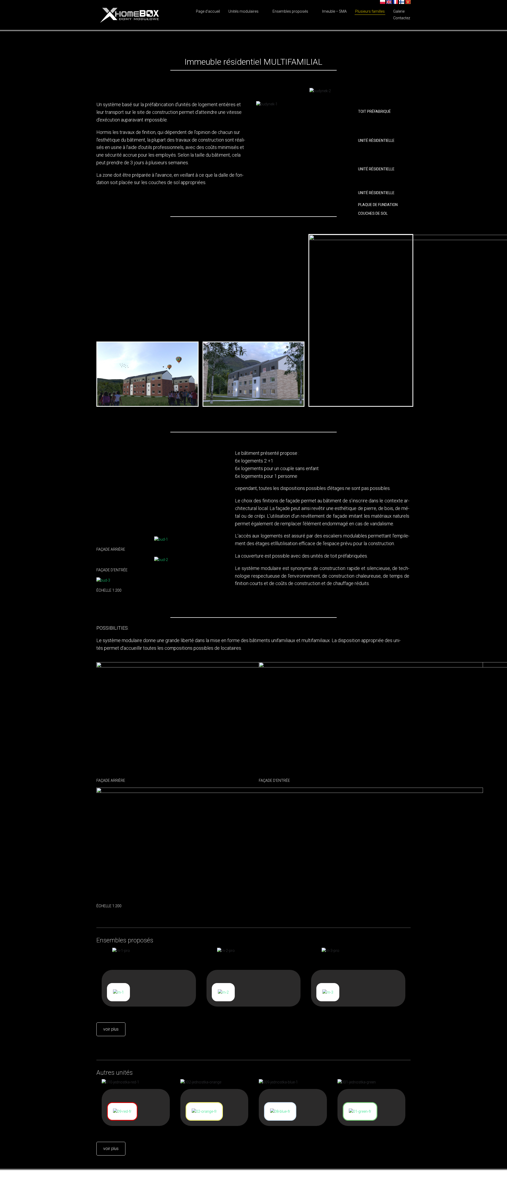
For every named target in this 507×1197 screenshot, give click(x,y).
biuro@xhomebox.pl (139, 1181)
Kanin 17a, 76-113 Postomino (375, 1181)
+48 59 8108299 (183, 1181)
